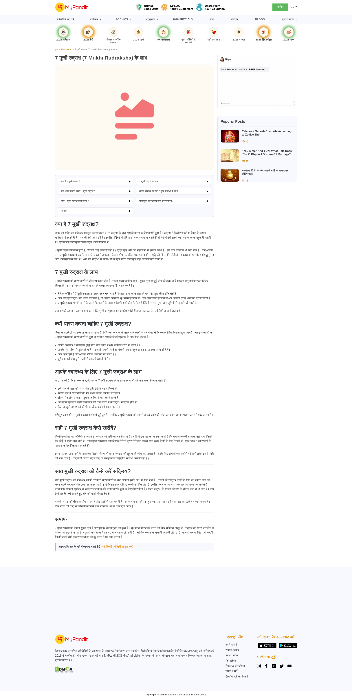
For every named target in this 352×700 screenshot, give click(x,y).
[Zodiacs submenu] (130, 19)
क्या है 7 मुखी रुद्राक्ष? (70, 181)
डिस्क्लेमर (230, 660)
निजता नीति (231, 655)
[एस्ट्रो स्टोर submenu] (296, 19)
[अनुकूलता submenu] (157, 19)
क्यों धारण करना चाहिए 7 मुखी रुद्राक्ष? (78, 191)
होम (56, 49)
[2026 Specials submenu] (195, 19)
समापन (64, 210)
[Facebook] (266, 666)
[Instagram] (259, 666)
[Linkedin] (274, 666)
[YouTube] (289, 666)
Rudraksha (66, 49)
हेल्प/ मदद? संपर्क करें (236, 676)
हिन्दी (293, 7)
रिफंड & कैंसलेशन (235, 666)
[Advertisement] (175, 601)
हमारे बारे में (231, 644)
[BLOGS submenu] (267, 19)
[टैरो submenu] (216, 19)
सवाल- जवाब (232, 650)
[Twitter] (281, 666)
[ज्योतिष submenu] (240, 19)
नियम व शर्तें (231, 671)
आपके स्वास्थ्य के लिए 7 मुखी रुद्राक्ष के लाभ (158, 191)
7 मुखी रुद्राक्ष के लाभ (148, 181)
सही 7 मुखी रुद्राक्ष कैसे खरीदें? (75, 201)
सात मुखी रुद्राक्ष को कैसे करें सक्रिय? (156, 201)
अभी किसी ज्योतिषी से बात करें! (117, 546)
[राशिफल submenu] (100, 19)
